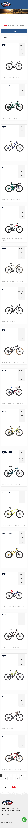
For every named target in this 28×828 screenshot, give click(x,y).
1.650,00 (22, 533)
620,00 (22, 208)
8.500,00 (22, 289)
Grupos (22, 25)
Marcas (18, 810)
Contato (12, 810)
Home (4, 15)
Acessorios (11, 25)
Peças (17, 25)
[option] (5, 787)
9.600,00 (22, 615)
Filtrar (14, 31)
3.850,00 (22, 452)
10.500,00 (21, 370)
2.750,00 (22, 492)
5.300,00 (22, 330)
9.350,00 (22, 126)
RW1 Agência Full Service (6, 822)
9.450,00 (22, 737)
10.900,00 (21, 655)
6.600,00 (22, 696)
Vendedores (5, 810)
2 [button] (14, 11)
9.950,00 (22, 411)
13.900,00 (21, 248)
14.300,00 (21, 574)
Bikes (10, 15)
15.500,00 (21, 167)
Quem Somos (10, 808)
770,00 (22, 86)
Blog (17, 808)
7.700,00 (22, 45)
